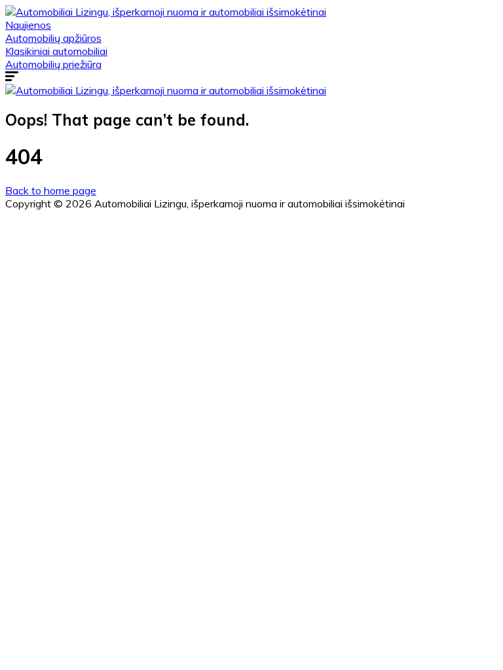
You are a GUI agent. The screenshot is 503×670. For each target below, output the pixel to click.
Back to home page (50, 190)
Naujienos (28, 24)
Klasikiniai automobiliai (56, 51)
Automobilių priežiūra (53, 64)
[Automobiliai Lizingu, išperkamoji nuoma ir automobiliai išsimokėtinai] (165, 11)
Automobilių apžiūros (53, 37)
